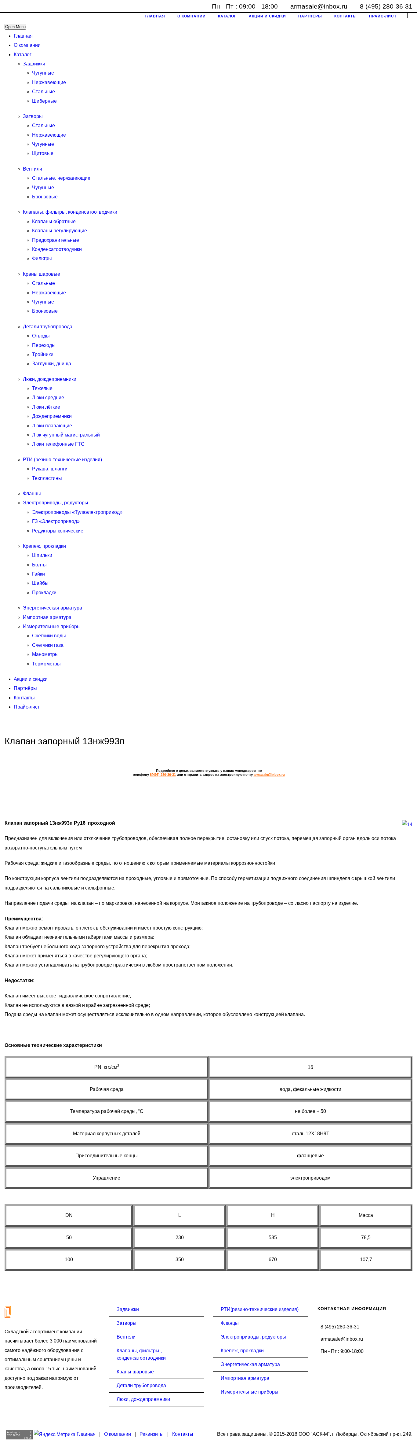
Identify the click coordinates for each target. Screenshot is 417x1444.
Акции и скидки (31, 679)
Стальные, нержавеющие (61, 178)
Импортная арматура (47, 617)
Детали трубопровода (47, 326)
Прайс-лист (27, 706)
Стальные (43, 91)
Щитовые (42, 153)
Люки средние (48, 397)
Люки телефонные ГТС (58, 444)
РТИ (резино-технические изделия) (62, 459)
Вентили (32, 168)
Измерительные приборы (52, 626)
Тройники (42, 354)
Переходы (44, 345)
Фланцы (32, 493)
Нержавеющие (49, 82)
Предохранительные (55, 240)
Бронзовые (45, 196)
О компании (27, 45)
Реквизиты (152, 1434)
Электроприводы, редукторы (55, 502)
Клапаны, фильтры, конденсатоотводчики (70, 212)
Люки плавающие (52, 425)
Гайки (38, 573)
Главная (23, 36)
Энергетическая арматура (52, 607)
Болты (39, 564)
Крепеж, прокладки (44, 546)
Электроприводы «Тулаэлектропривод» (77, 512)
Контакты (24, 697)
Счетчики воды (49, 635)
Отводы (41, 335)
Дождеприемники (52, 416)
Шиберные (44, 101)
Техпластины (47, 478)
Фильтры (42, 258)
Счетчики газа (47, 645)
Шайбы (40, 583)
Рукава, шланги (49, 468)
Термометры (46, 663)
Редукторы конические (57, 530)
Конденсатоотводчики (57, 249)
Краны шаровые (41, 274)
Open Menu (15, 26)
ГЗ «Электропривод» (56, 521)
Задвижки (34, 63)
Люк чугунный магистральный (66, 434)
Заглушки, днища (51, 363)
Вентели (126, 1336)
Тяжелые (42, 388)
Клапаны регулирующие (59, 230)
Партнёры (25, 688)
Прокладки (44, 592)
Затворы (33, 116)
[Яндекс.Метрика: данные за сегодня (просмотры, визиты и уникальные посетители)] (54, 1434)
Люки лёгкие (46, 407)
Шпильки (42, 555)
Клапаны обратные (54, 221)
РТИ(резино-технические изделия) (260, 1309)
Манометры (45, 654)
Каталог (22, 54)
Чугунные (43, 73)
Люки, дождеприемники (49, 379)
